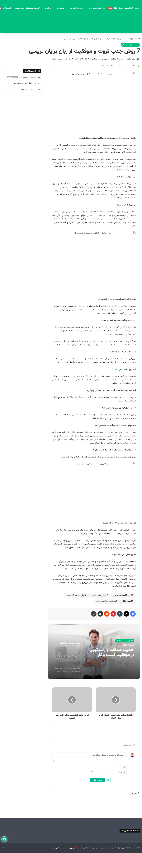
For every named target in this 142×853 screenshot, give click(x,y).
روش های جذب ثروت (75, 595)
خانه (137, 8)
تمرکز (116, 369)
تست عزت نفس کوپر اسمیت (26, 8)
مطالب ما (60, 8)
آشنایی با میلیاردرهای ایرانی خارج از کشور (112, 653)
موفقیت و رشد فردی (125, 38)
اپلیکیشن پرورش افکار (120, 8)
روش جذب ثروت (99, 595)
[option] (94, 651)
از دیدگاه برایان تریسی (122, 595)
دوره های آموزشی (76, 8)
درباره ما (48, 8)
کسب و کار (127, 601)
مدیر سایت (131, 59)
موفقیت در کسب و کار (108, 38)
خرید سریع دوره (95, 8)
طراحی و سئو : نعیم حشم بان (64, 848)
